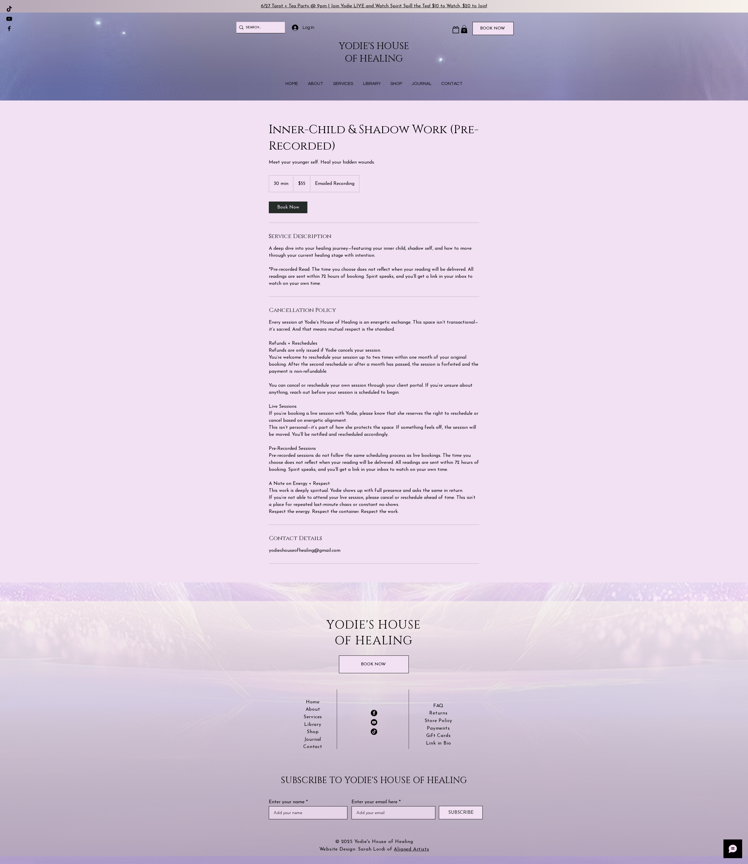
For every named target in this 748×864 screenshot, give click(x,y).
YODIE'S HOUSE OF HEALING (374, 52)
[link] (288, 207)
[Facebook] (9, 28)
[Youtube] (9, 18)
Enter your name (286, 802)
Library (312, 724)
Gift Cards (438, 735)
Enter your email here (374, 802)
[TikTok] (9, 9)
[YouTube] (374, 722)
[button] (464, 29)
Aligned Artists (411, 849)
